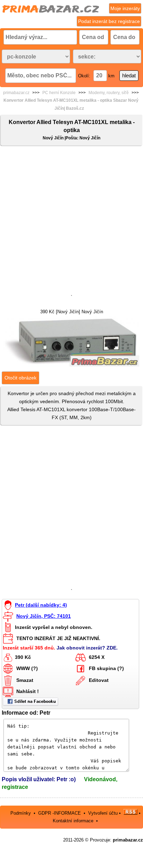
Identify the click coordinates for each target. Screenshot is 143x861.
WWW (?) (27, 668)
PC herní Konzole (59, 92)
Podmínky (20, 813)
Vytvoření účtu (103, 813)
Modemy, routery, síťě (109, 92)
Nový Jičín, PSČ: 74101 (43, 616)
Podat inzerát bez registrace (109, 21)
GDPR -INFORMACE (60, 813)
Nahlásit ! (27, 691)
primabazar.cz (16, 92)
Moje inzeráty (125, 8)
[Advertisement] (71, 221)
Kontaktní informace (73, 820)
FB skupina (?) (106, 668)
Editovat (99, 680)
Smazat (24, 680)
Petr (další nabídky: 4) (41, 605)
